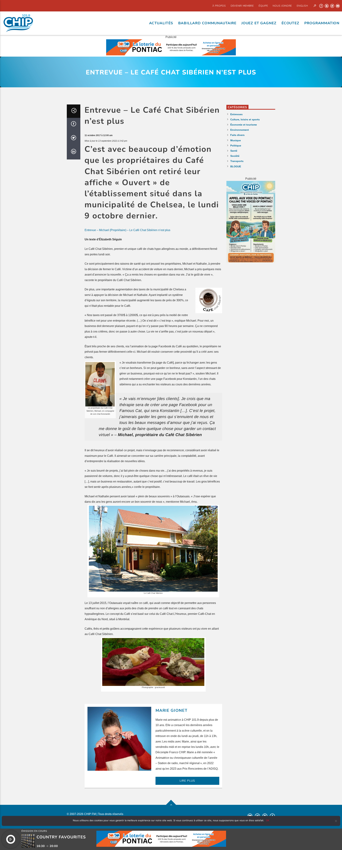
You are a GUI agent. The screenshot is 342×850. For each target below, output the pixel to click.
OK (267, 820)
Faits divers (237, 135)
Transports (236, 161)
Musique (235, 140)
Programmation (322, 23)
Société (234, 155)
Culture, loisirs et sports (245, 119)
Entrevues (236, 114)
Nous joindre (282, 6)
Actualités (161, 23)
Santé (233, 150)
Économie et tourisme (243, 124)
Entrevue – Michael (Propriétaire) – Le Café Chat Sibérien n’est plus (127, 230)
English (302, 6)
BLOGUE (235, 166)
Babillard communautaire (207, 23)
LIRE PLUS (187, 781)
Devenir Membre (242, 6)
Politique (235, 145)
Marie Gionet (172, 710)
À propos (219, 6)
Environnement (239, 129)
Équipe (263, 6)
